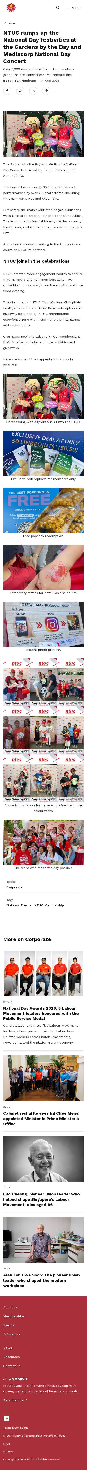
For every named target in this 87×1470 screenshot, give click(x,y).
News (12, 23)
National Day (17, 905)
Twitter (22, 90)
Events (8, 1325)
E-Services (11, 1334)
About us (10, 1307)
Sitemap (8, 1451)
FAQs (6, 1443)
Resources (11, 1357)
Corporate (15, 887)
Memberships (13, 1316)
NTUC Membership (49, 905)
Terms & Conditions (15, 1427)
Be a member (14, 1400)
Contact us (11, 1366)
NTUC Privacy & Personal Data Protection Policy (34, 1435)
